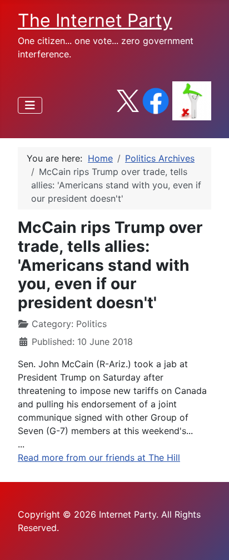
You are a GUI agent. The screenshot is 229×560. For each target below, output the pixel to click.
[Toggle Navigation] (30, 105)
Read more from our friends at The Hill (99, 457)
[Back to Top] (209, 539)
